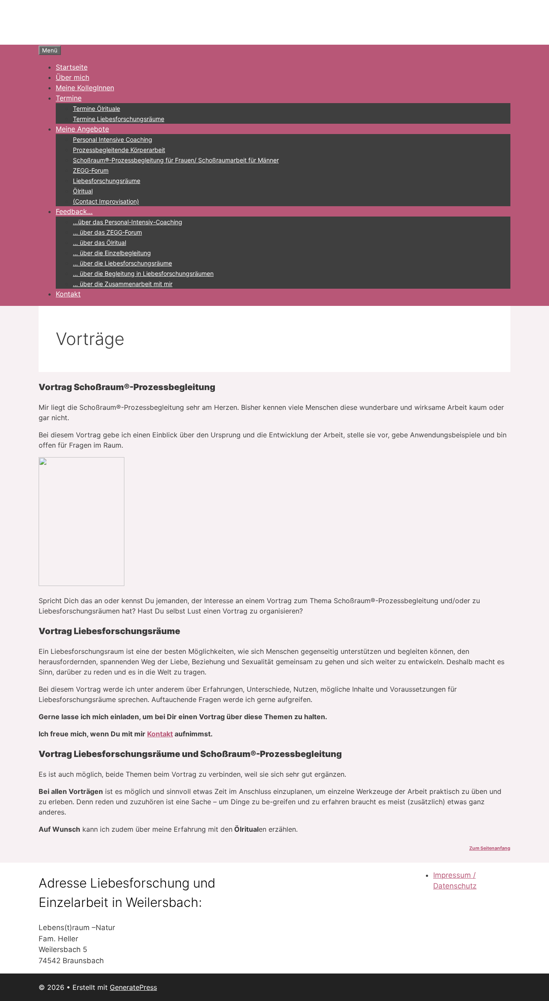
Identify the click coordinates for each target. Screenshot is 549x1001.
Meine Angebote (82, 129)
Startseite (71, 67)
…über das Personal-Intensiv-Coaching (127, 222)
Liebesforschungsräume (106, 180)
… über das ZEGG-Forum (107, 232)
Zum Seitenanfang (489, 848)
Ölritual (83, 191)
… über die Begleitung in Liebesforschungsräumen (143, 273)
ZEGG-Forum (91, 170)
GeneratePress (133, 987)
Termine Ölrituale (96, 108)
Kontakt (68, 294)
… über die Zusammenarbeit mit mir (122, 283)
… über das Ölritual (99, 242)
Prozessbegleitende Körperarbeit (119, 149)
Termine (68, 98)
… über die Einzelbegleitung (112, 252)
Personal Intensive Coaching (112, 139)
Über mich (72, 77)
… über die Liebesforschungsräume (122, 263)
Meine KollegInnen (85, 87)
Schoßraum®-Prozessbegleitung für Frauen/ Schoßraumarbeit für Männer (176, 160)
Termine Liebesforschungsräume (118, 118)
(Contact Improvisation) (106, 201)
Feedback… (74, 211)
